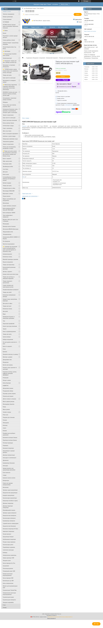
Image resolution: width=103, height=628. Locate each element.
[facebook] (22, 199)
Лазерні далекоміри (8, 16)
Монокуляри (6, 224)
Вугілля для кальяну (8, 365)
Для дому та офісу (7, 303)
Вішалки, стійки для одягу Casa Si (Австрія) (10, 220)
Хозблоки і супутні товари (9, 136)
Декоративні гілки (7, 359)
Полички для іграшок (8, 396)
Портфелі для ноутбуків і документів (9, 434)
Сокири (4, 475)
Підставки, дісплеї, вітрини (9, 393)
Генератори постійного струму (10, 500)
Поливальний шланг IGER (9, 571)
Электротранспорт (7, 58)
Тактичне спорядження (8, 14)
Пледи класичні (6, 196)
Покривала (5, 445)
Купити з (60, 80)
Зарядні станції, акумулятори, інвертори (10, 299)
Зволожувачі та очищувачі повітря (9, 81)
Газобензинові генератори (9, 539)
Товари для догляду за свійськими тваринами (8, 277)
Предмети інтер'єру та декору (10, 354)
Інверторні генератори (8, 531)
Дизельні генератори (8, 503)
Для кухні (5, 171)
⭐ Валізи (5, 30)
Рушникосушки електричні (9, 599)
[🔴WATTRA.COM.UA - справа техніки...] (26, 21)
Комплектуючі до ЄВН (8, 580)
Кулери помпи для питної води (10, 274)
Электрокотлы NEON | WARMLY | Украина (11, 237)
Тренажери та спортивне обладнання (9, 65)
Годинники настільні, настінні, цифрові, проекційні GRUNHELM (9, 373)
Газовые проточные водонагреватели (7, 574)
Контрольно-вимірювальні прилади (9, 295)
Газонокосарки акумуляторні (10, 498)
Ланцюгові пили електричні (9, 515)
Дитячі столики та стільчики (9, 399)
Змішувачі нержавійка (8, 602)
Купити (63, 76)
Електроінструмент (7, 254)
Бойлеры (5, 552)
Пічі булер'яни (6, 241)
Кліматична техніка (7, 256)
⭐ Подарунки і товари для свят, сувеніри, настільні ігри (9, 61)
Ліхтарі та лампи (7, 380)
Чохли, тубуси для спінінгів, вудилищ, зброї (9, 105)
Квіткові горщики (7, 183)
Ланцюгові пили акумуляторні (10, 492)
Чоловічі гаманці (7, 412)
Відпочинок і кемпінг (8, 193)
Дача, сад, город (7, 131)
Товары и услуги (7, 11)
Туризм (4, 329)
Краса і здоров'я (7, 158)
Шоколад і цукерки (7, 357)
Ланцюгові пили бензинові (9, 526)
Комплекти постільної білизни (10, 437)
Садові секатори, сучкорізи (9, 205)
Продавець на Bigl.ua (51, 615)
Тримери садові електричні (9, 513)
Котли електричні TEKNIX (9, 212)
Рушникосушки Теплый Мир (9, 590)
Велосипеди (6, 203)
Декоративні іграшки (8, 388)
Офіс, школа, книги (7, 161)
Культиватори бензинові (9, 463)
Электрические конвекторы (9, 555)
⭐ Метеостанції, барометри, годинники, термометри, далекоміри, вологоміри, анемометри (10, 87)
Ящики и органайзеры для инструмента (9, 199)
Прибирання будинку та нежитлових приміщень (9, 317)
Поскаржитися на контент (54, 616)
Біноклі (4, 33)
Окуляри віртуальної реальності (10, 289)
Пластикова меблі (7, 164)
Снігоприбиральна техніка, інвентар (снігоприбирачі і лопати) (9, 178)
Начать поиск (64, 4)
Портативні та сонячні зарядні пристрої (10, 36)
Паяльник (24, 126)
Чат (97, 623)
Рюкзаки (5, 420)
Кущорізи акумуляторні (8, 495)
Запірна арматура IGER (8, 558)
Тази (4, 321)
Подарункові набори (8, 391)
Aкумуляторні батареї (8, 536)
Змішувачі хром (7, 560)
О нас (4, 605)
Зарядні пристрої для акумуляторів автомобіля (9, 469)
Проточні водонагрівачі (8, 244)
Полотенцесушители (8, 568)
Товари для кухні (7, 306)
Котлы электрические (8, 583)
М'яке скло (5, 414)
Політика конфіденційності (66, 616)
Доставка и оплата (63, 27)
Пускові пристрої (7, 534)
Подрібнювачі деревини (9, 547)
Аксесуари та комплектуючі (9, 457)
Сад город (5, 169)
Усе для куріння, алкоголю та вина (10, 342)
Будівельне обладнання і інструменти (35, 58)
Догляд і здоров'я (7, 271)
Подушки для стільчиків (8, 417)
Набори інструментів (8, 339)
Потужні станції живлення (9, 542)
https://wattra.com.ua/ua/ (90, 31)
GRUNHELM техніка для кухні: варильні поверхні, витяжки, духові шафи (10, 93)
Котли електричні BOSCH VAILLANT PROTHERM (9, 209)
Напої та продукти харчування (10, 133)
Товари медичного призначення (7, 281)
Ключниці (5, 425)
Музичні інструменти (8, 262)
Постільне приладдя (8, 443)
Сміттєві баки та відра (8, 125)
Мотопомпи (5, 487)
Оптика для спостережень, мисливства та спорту (9, 147)
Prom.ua (59, 614)
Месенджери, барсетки (8, 404)
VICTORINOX (6, 22)
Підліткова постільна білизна (10, 440)
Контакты (52, 27)
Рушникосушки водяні (8, 597)
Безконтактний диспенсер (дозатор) (9, 268)
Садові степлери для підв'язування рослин (8, 286)
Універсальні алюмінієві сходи (10, 139)
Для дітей (5, 311)
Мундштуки (5, 362)
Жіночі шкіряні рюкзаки (8, 401)
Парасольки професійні (8, 323)
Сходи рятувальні (7, 19)
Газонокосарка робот (8, 544)
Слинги (4, 428)
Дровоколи (5, 460)
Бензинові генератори (8, 448)
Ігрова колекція (7, 337)
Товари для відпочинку (8, 264)
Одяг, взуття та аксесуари (9, 77)
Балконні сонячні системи (9, 478)
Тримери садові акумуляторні (10, 490)
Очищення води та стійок (9, 188)
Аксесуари (5, 465)
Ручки (4, 349)
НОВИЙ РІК (5, 385)
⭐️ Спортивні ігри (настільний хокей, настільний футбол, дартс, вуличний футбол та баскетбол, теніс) (10, 249)
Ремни (4, 407)
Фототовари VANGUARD (8, 191)
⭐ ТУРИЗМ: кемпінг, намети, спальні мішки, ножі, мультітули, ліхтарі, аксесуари (10, 71)
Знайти (77, 14)
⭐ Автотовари (6, 51)
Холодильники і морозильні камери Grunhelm (9, 98)
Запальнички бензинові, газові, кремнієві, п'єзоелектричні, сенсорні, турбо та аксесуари (10, 110)
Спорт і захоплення (7, 128)
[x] (24, 199)
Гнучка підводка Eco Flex (9, 563)
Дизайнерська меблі (8, 166)
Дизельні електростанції (9, 455)
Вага (24, 177)
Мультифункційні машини (9, 510)
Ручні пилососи (6, 472)
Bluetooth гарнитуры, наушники (10, 259)
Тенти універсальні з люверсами (8, 216)
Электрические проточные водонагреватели (9, 593)
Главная (26, 27)
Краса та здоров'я (7, 346)
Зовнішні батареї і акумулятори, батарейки (11, 43)
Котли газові (6, 174)
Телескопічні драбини (8, 141)
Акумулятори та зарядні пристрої (9, 451)
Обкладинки (6, 422)
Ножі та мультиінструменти (9, 331)
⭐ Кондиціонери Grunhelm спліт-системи (9, 54)
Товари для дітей (7, 292)
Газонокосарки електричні (9, 518)
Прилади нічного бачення (9, 226)
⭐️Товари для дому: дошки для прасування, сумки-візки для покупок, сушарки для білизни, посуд (10, 153)
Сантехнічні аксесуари (8, 550)
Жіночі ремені (6, 409)
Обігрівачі (5, 102)
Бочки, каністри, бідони (8, 123)
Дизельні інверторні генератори (8, 506)
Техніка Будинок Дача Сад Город (9, 47)
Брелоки (5, 351)
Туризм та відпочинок (8, 115)
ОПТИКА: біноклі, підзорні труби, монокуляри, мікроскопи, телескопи (10, 26)
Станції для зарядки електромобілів (8, 483)
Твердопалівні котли (8, 231)
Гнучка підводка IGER (8, 578)
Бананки (5, 430)
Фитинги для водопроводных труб (10, 586)
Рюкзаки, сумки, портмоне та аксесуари (10, 368)
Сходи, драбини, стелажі (9, 40)
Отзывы (5, 607)
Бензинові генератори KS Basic (10, 528)
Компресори (6, 480)
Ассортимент (6, 566)
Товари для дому (7, 75)
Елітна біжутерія (7, 383)
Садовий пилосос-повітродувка (10, 523)
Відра (4, 314)
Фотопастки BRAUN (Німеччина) (10, 229)
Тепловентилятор (7, 234)
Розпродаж (5, 377)
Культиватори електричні (9, 520)
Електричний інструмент (52, 58)
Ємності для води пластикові (10, 120)
